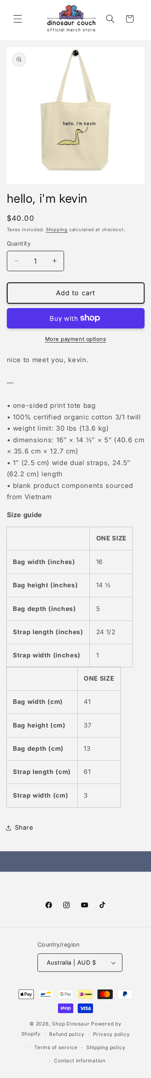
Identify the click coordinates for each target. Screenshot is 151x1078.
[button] (17, 18)
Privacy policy (111, 1034)
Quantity (19, 243)
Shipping (57, 229)
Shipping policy (106, 1047)
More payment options (75, 339)
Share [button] (24, 827)
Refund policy (66, 1034)
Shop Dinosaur (70, 1024)
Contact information (79, 1061)
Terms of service (55, 1047)
